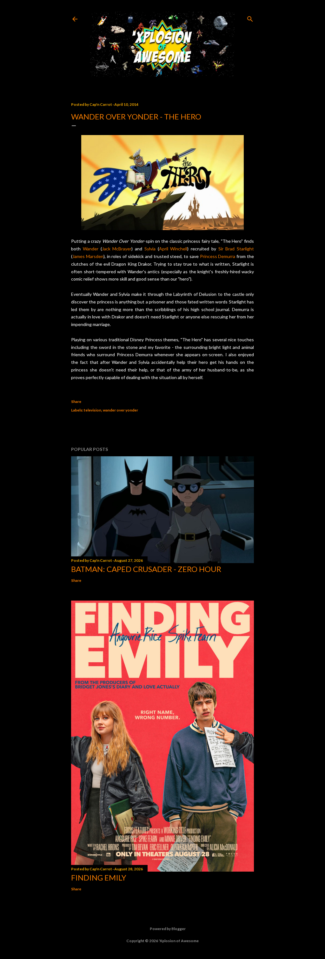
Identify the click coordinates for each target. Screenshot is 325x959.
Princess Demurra (217, 256)
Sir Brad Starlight (236, 248)
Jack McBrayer (117, 248)
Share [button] (76, 401)
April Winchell (173, 248)
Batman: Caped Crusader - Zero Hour (146, 569)
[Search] (250, 17)
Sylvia (150, 248)
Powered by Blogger (168, 928)
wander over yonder (120, 410)
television (92, 410)
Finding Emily (98, 877)
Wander (90, 248)
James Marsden (87, 256)
